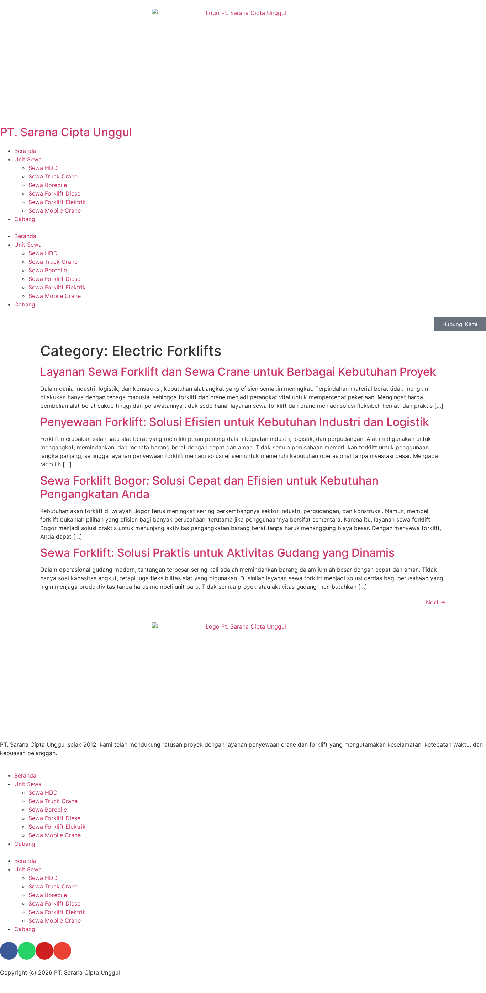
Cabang (24, 219)
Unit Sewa (28, 159)
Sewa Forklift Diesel (55, 193)
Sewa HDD (43, 167)
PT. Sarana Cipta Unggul (66, 132)
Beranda (25, 150)
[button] (243, 227)
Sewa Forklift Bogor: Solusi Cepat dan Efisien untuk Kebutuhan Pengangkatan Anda (209, 487)
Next (436, 602)
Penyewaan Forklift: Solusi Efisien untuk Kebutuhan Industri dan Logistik (234, 422)
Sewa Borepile (47, 184)
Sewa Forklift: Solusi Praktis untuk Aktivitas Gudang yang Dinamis (217, 553)
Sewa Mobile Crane (54, 210)
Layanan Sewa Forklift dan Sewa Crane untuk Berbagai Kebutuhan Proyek (238, 372)
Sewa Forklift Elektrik (57, 201)
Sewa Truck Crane (53, 176)
